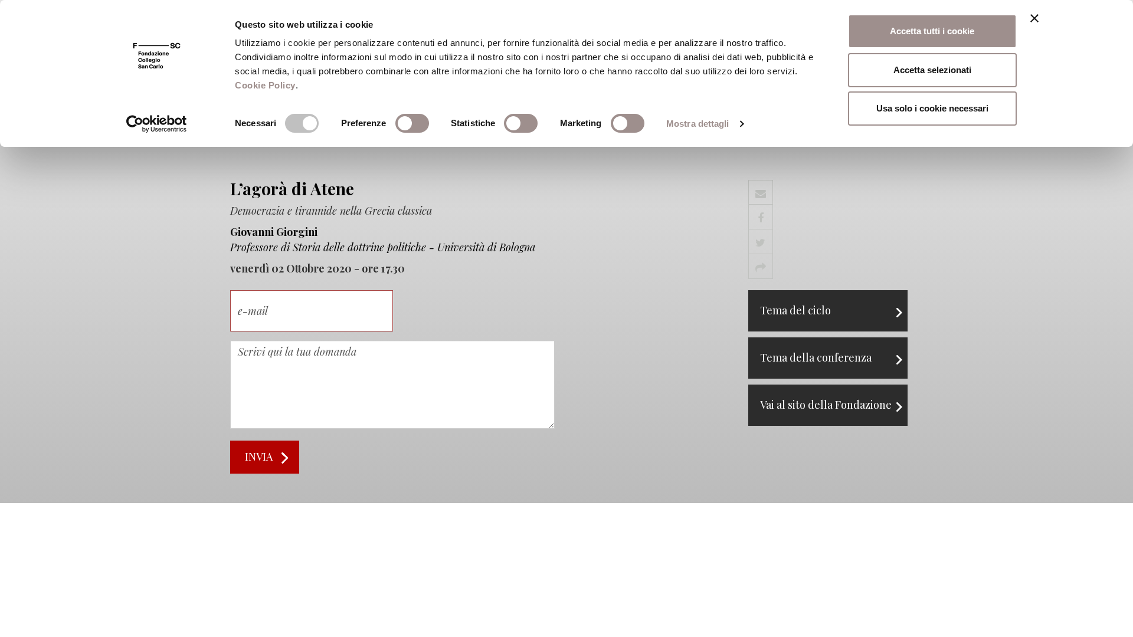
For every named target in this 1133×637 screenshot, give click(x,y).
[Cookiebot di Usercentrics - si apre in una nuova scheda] (156, 124)
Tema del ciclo (795, 310)
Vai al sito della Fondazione (826, 405)
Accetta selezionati (932, 70)
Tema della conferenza (816, 357)
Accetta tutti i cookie (932, 31)
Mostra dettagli (697, 124)
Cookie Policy (265, 85)
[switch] (412, 123)
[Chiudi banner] (1034, 18)
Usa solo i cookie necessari (932, 108)
